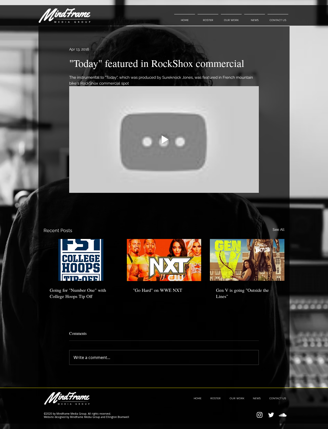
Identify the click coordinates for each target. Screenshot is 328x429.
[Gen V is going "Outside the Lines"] (247, 260)
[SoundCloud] (282, 415)
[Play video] (164, 139)
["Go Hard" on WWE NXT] (164, 260)
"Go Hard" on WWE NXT (157, 290)
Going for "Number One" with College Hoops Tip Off (78, 293)
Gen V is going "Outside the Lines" (242, 293)
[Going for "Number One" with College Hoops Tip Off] (81, 260)
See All (278, 229)
